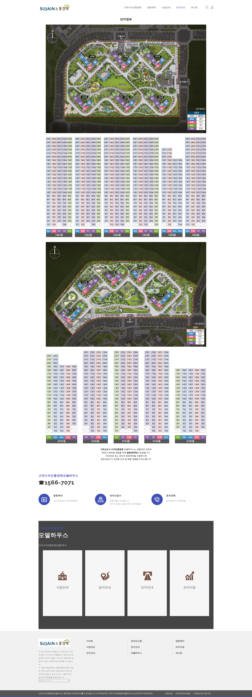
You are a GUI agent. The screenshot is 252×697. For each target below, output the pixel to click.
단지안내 (180, 7)
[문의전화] (157, 499)
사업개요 (90, 646)
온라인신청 (136, 640)
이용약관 (169, 693)
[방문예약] (44, 499)
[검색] (207, 7)
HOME (89, 640)
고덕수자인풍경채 (132, 7)
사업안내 (166, 7)
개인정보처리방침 (183, 693)
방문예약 (151, 7)
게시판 (194, 7)
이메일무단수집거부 (202, 693)
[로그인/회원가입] (212, 7)
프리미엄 (180, 646)
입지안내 (135, 646)
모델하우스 (136, 652)
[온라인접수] (100, 499)
